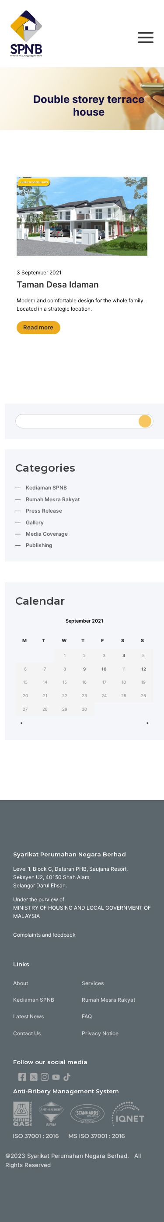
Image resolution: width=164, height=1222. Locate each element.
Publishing (39, 545)
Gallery (35, 522)
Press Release (44, 510)
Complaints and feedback (44, 934)
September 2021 (84, 621)
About (20, 983)
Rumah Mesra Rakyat (53, 499)
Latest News (28, 1016)
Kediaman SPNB (46, 487)
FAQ (87, 1016)
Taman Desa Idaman (58, 284)
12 (143, 669)
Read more (38, 327)
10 (104, 669)
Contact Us (27, 1033)
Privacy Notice (100, 1033)
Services (93, 983)
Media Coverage (47, 534)
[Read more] (82, 217)
